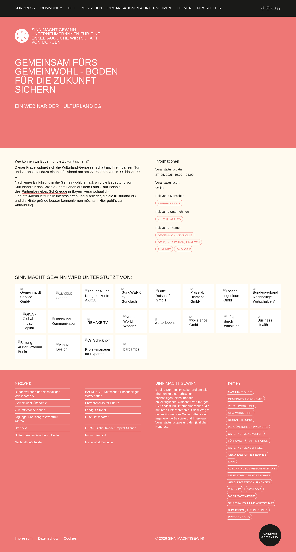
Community (51, 8)
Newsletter (209, 8)
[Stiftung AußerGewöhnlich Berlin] (30, 347)
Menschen (92, 8)
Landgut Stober (95, 410)
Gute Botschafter (97, 417)
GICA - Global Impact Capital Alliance (110, 428)
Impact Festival (95, 435)
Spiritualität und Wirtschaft (251, 503)
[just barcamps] (131, 347)
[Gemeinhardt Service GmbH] (30, 296)
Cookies (70, 538)
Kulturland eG (169, 219)
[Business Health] (265, 321)
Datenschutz (48, 538)
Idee (72, 8)
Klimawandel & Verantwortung (252, 468)
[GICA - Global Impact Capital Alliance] (30, 321)
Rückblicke (258, 510)
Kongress (25, 8)
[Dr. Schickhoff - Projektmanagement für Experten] (97, 347)
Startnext (21, 428)
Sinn (231, 461)
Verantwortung (241, 406)
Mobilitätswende (241, 496)
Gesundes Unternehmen (247, 454)
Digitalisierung (240, 419)
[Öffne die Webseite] (262, 8)
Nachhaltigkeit (240, 392)
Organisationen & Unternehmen (139, 8)
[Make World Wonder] (131, 321)
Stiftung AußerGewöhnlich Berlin (37, 435)
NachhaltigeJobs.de (28, 442)
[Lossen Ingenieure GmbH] (232, 296)
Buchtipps (236, 510)
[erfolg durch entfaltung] (232, 321)
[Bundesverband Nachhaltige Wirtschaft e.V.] (265, 296)
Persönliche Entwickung (248, 426)
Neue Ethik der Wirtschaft (249, 475)
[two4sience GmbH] (198, 321)
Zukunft (164, 249)
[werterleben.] (165, 321)
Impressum (24, 538)
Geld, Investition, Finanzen (179, 242)
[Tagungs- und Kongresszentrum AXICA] (97, 296)
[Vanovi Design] (64, 347)
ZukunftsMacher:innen (30, 410)
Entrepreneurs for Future (102, 403)
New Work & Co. (240, 413)
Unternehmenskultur (245, 433)
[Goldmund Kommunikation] (64, 321)
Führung (235, 440)
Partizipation (258, 440)
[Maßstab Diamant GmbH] (198, 296)
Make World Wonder (99, 442)
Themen (184, 8)
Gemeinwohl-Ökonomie (31, 403)
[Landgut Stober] (64, 296)
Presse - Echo (239, 517)
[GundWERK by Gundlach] (131, 296)
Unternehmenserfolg (245, 447)
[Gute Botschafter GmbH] (165, 296)
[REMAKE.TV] (97, 321)
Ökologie (184, 249)
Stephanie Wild (169, 203)
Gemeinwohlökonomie (175, 235)
